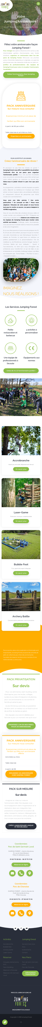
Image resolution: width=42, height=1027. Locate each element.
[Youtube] (27, 928)
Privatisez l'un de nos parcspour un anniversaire (21, 726)
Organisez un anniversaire (21, 136)
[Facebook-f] (21, 928)
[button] (2, 397)
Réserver (7, 957)
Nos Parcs (26, 957)
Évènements (14, 27)
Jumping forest (29, 939)
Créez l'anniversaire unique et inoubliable (21, 826)
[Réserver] (5, 1022)
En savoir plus (21, 469)
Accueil (6, 27)
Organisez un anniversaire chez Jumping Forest (21, 774)
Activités (7, 939)
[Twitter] (15, 928)
